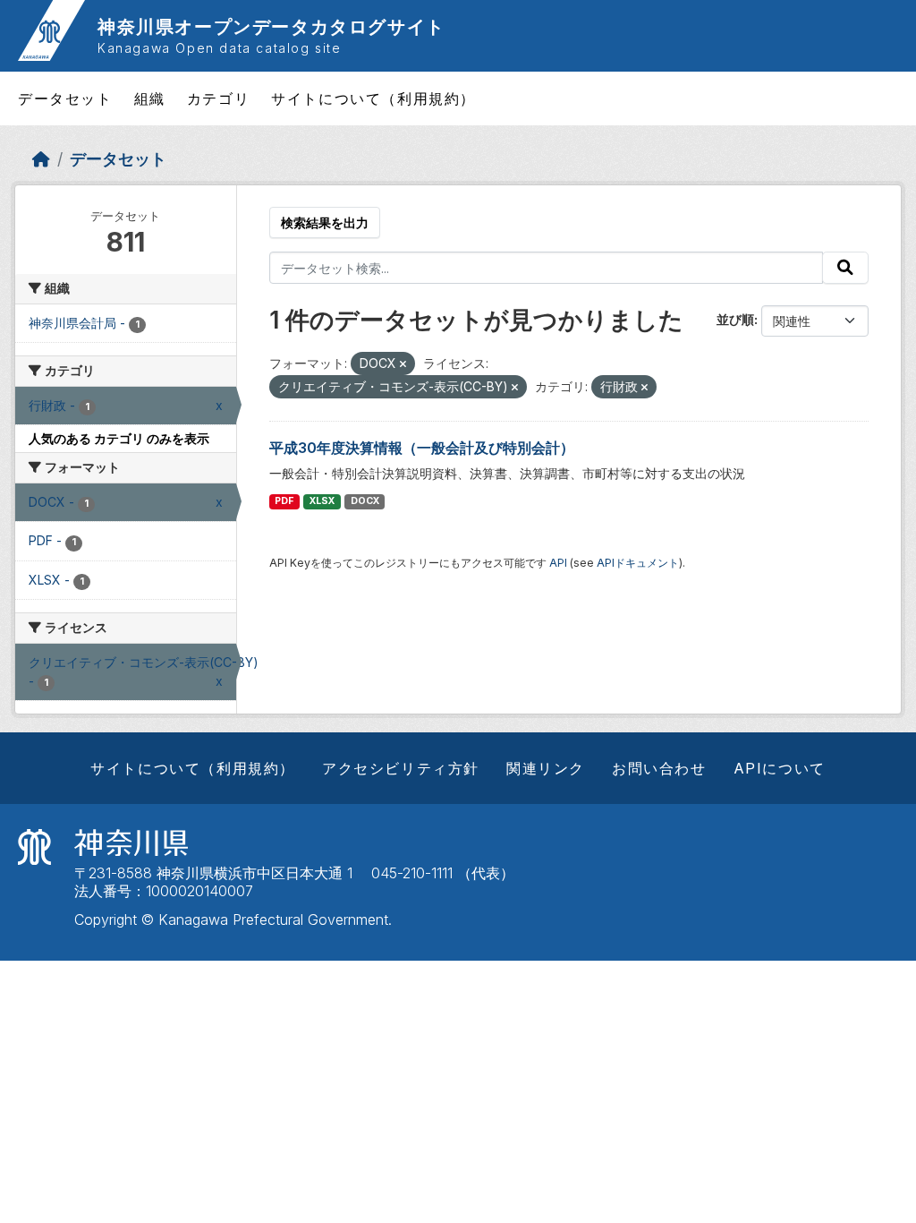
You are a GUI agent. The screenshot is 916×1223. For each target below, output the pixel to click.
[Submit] (845, 268)
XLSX (322, 501)
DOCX (365, 501)
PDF (284, 501)
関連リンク (545, 768)
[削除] (403, 364)
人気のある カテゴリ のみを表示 (119, 438)
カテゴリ (218, 98)
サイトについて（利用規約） (373, 98)
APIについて (780, 768)
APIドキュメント (638, 562)
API (558, 562)
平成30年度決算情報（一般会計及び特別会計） (421, 448)
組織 (149, 98)
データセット (65, 98)
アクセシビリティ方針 (400, 768)
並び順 (735, 319)
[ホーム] (41, 159)
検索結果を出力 (325, 222)
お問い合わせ (659, 768)
